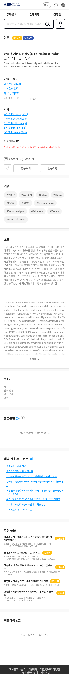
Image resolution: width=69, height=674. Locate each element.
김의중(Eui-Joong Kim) (16, 114)
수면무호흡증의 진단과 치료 (19, 509)
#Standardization (16, 219)
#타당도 (57, 195)
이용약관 (33, 669)
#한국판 (11, 195)
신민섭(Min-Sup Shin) (15, 127)
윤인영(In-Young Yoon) (15, 132)
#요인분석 (26, 195)
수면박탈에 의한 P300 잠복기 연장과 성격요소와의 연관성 (33, 499)
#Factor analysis (15, 211)
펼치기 (33, 359)
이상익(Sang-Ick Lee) (15, 118)
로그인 (46, 5)
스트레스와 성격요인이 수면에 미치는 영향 (25, 504)
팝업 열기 (23, 418)
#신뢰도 (43, 195)
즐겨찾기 (59, 28)
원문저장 (53, 168)
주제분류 (11, 14)
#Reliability (37, 211)
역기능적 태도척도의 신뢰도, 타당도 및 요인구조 (28, 593)
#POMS (25, 203)
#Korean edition (45, 203)
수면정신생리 (11, 88)
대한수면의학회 (12, 84)
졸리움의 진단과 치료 (16, 466)
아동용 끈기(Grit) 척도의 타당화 (22, 552)
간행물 (57, 14)
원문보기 (26, 168)
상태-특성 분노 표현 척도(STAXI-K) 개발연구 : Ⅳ (28, 567)
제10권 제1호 (11, 93)
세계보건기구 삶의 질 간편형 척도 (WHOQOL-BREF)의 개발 (28, 539)
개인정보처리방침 (50, 669)
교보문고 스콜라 (17, 669)
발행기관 (34, 14)
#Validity (54, 211)
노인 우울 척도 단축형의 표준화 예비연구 (26, 581)
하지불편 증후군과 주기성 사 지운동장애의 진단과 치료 (31, 476)
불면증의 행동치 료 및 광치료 (19, 471)
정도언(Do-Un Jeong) (15, 123)
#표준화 (11, 203)
